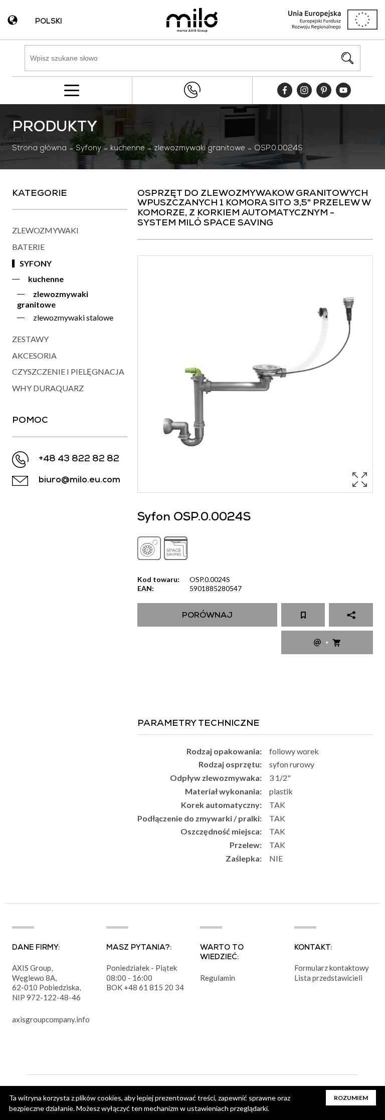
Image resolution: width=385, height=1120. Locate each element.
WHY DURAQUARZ (48, 388)
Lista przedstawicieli (328, 977)
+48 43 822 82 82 (192, 90)
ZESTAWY (30, 339)
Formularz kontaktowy (331, 967)
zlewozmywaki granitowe (199, 149)
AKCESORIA (34, 355)
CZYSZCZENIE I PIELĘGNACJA (68, 371)
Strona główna (39, 149)
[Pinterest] (323, 90)
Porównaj (207, 616)
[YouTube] (343, 90)
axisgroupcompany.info (51, 1019)
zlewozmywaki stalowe (73, 317)
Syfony (88, 149)
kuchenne (127, 149)
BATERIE (28, 246)
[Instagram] (304, 90)
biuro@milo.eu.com (79, 480)
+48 (131, 987)
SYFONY (36, 263)
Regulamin (217, 977)
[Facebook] (284, 90)
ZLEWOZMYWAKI (45, 230)
